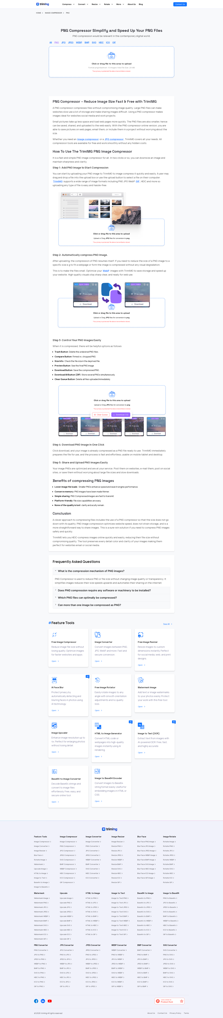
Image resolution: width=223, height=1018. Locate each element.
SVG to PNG (39, 973)
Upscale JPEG (65, 912)
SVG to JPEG (91, 973)
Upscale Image (40, 869)
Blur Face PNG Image (145, 841)
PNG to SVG (168, 954)
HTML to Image (40, 873)
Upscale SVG (65, 925)
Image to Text (40, 878)
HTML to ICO (91, 930)
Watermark (38, 864)
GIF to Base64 (169, 934)
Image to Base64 (41, 887)
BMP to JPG (65, 968)
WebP (106, 270)
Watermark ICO (40, 934)
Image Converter (41, 846)
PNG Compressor (67, 846)
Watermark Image (41, 898)
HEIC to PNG (39, 977)
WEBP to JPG (65, 964)
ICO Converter (92, 878)
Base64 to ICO (143, 930)
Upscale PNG (65, 902)
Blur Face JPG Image (145, 846)
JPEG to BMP (142, 964)
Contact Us (180, 4)
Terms (186, 1013)
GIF (138, 181)
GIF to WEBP (117, 986)
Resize (95, 4)
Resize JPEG (116, 855)
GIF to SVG (167, 986)
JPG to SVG (168, 959)
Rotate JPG (168, 850)
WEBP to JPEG (91, 964)
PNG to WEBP (117, 954)
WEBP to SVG (168, 968)
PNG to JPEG (91, 954)
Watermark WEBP (41, 916)
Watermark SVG (40, 925)
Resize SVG (116, 869)
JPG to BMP (142, 959)
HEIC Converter (92, 873)
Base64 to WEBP (144, 921)
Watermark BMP (40, 921)
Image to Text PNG (119, 898)
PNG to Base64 (169, 898)
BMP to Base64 (169, 916)
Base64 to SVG (143, 912)
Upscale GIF (64, 939)
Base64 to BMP (143, 916)
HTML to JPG (91, 902)
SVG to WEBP (117, 973)
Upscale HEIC (65, 930)
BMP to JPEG (91, 968)
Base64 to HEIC (143, 925)
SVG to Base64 (169, 912)
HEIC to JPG (65, 977)
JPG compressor (114, 139)
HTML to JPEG (91, 907)
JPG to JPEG (91, 959)
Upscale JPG (65, 907)
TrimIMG (58, 181)
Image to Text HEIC (119, 925)
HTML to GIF (91, 934)
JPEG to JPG (65, 959)
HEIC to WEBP (117, 977)
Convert (81, 4)
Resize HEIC (116, 873)
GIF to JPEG (90, 986)
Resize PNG (116, 846)
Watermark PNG (40, 902)
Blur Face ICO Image (145, 873)
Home (38, 13)
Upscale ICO (65, 934)
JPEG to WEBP (117, 964)
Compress (66, 4)
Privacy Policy (175, 1013)
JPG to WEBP (117, 959)
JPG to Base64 (169, 902)
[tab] (111, 571)
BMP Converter (92, 864)
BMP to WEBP (117, 968)
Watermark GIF (40, 939)
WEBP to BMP (143, 968)
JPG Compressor (67, 850)
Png (67, 13)
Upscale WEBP (66, 916)
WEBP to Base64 (170, 921)
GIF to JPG (64, 986)
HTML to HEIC (91, 925)
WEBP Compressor (67, 869)
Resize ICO (116, 878)
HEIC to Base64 (169, 925)
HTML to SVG (91, 912)
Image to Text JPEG (120, 907)
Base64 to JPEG (143, 907)
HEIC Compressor (67, 873)
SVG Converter (92, 869)
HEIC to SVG (168, 977)
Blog (141, 4)
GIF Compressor (66, 882)
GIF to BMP (141, 986)
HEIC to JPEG (91, 977)
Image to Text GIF (119, 934)
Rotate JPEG (168, 855)
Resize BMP (116, 864)
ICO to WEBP (117, 982)
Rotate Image (39, 860)
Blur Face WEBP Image (146, 855)
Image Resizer (39, 850)
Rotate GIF (167, 882)
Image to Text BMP (119, 916)
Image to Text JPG (119, 902)
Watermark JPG (40, 907)
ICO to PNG (38, 982)
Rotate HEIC (168, 873)
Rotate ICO (168, 878)
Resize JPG (116, 850)
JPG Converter (92, 850)
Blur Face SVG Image (145, 864)
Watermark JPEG (40, 912)
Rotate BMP (168, 864)
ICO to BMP (142, 982)
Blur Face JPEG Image (146, 850)
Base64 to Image (41, 882)
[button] (111, 61)
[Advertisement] (10, 53)
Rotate (107, 4)
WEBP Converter (92, 860)
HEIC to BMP (142, 977)
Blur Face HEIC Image (145, 869)
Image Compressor (53, 13)
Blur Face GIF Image (145, 878)
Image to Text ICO (119, 930)
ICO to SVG (167, 982)
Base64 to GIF (143, 934)
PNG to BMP (142, 954)
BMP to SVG (168, 973)
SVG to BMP (142, 973)
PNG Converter (92, 846)
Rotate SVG (168, 869)
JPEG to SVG (168, 964)
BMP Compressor (67, 864)
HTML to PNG (91, 898)
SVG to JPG (64, 973)
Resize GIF (116, 882)
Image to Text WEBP (120, 921)
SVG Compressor (67, 860)
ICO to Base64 (169, 930)
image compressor (88, 139)
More (118, 4)
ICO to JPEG (91, 982)
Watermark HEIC (40, 930)
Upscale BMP (65, 921)
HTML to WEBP (92, 921)
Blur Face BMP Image (145, 860)
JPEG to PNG (39, 959)
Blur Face (38, 855)
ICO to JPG (64, 982)
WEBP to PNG (39, 964)
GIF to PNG (38, 986)
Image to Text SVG (119, 912)
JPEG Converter (92, 855)
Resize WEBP (117, 860)
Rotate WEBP (168, 860)
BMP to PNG (39, 968)
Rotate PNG (168, 846)
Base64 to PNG (143, 898)
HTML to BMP (91, 916)
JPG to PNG (39, 954)
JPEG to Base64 (169, 907)
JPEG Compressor (67, 855)
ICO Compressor (67, 878)
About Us (132, 4)
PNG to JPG (64, 954)
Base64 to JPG (143, 902)
